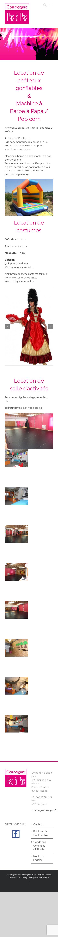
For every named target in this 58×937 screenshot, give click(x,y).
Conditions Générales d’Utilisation (39, 846)
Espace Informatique (40, 877)
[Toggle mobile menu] (51, 5)
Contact (38, 824)
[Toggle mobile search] (45, 5)
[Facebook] (15, 834)
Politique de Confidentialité (41, 833)
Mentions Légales (38, 858)
